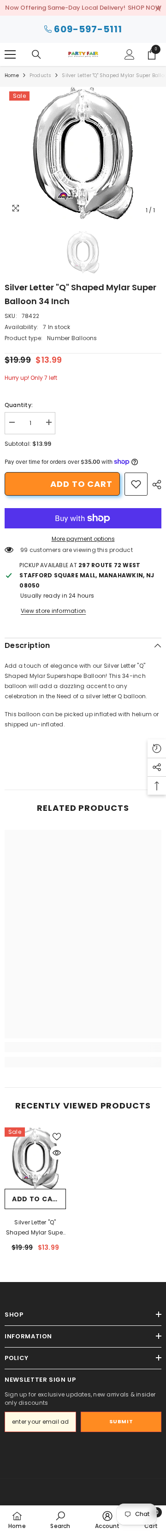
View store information (53, 611)
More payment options (83, 539)
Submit (121, 1421)
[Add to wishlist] (57, 1137)
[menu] (10, 54)
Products (41, 75)
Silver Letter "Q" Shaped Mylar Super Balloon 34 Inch (35, 1228)
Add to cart (81, 484)
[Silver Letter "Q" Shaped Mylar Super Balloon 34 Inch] (35, 1158)
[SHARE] (154, 484)
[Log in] (130, 54)
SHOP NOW (144, 7)
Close (157, 9)
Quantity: (19, 405)
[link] (136, 484)
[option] (83, 153)
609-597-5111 (88, 29)
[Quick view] (57, 1153)
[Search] (36, 54)
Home (12, 75)
